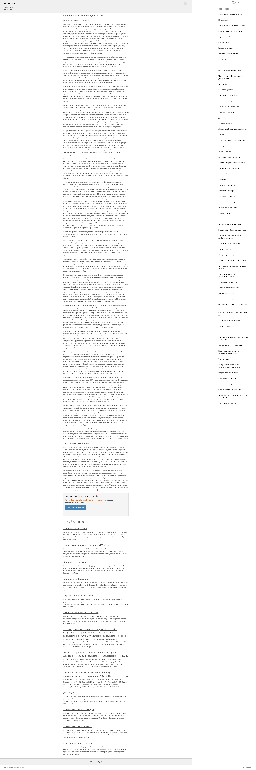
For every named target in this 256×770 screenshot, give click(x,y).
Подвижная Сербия (225, 37)
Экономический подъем (226, 196)
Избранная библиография (227, 403)
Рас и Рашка (222, 84)
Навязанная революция (226, 299)
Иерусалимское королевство (79, 595)
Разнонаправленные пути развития (230, 345)
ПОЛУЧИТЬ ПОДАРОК (75, 507)
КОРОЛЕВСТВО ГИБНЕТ (77, 726)
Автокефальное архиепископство (229, 106)
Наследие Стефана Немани (227, 95)
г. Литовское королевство (77, 743)
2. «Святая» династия (225, 90)
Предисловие (223, 20)
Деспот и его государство (227, 185)
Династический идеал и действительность (232, 129)
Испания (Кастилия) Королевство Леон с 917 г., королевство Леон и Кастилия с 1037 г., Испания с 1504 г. (95, 674)
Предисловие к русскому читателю (230, 14)
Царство (221, 134)
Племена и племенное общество (229, 243)
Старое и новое (223, 219)
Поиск (235, 2)
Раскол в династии (224, 151)
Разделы (99, 762)
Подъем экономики (225, 123)
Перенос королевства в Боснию (229, 168)
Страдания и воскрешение (227, 378)
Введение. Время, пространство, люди (231, 25)
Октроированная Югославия (228, 373)
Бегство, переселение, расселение (230, 224)
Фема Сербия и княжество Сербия (230, 70)
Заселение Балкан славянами (228, 54)
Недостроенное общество (227, 146)
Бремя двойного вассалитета (228, 207)
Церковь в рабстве (224, 249)
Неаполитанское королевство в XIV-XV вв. (87, 545)
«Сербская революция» (226, 293)
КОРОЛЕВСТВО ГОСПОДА (78, 709)
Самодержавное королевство (228, 101)
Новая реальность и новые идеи (229, 320)
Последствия (222, 179)
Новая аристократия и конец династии (231, 163)
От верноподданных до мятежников (230, 255)
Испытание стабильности (227, 112)
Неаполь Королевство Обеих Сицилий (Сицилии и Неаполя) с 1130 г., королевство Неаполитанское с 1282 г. (95, 654)
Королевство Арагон (74, 561)
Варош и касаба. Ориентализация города (232, 230)
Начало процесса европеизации (229, 288)
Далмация (68, 692)
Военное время (223, 359)
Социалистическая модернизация (229, 389)
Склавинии (222, 59)
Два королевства (224, 118)
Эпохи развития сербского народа (230, 31)
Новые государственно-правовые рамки (232, 260)
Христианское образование (227, 282)
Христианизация (224, 65)
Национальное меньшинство (228, 332)
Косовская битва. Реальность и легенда (231, 174)
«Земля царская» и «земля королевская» (232, 140)
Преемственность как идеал (228, 202)
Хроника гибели (224, 213)
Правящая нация (224, 326)
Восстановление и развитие (228, 384)
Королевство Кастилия (75, 578)
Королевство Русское (75, 528)
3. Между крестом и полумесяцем (230, 157)
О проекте (90, 762)
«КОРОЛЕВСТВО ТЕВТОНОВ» (80, 612)
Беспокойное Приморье (226, 191)
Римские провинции (225, 48)
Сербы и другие (223, 42)
